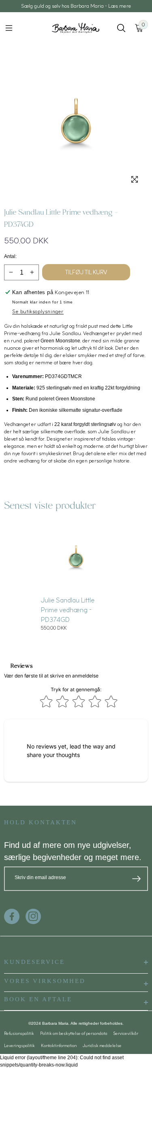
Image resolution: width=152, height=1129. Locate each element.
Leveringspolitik (19, 1045)
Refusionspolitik (19, 1033)
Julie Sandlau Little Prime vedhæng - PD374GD (67, 610)
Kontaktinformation (59, 1045)
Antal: (10, 256)
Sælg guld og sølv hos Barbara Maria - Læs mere (76, 6)
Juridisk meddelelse (102, 1045)
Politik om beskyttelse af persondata (73, 1033)
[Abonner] (136, 879)
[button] (9, 28)
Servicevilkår (125, 1033)
